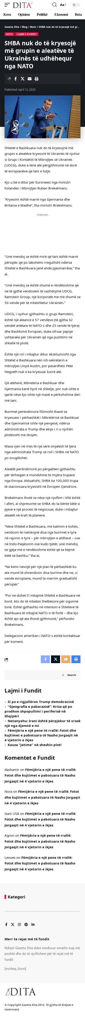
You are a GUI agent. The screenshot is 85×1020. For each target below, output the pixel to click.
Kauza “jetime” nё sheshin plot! (34, 744)
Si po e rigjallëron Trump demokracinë (41, 701)
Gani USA (12, 813)
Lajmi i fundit (27, 34)
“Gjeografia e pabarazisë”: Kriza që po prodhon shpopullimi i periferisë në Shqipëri (38, 711)
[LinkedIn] (33, 925)
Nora (8, 791)
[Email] (29, 78)
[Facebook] (6, 925)
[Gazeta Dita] (23, 4)
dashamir (12, 769)
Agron (9, 835)
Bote (9, 34)
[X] (12, 925)
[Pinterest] (26, 925)
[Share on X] (22, 78)
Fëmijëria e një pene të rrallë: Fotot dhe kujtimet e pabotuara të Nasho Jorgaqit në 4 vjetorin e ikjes (41, 735)
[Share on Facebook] (15, 78)
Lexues (10, 857)
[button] (8, 4)
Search (71, 675)
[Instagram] (19, 925)
